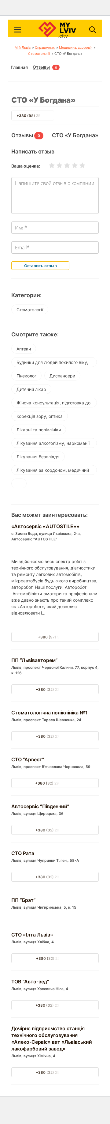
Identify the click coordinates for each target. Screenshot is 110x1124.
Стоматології (39, 53)
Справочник (45, 47)
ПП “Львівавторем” (34, 660)
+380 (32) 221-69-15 (55, 958)
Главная (19, 67)
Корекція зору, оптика (39, 416)
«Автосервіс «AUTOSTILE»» (45, 526)
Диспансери (62, 375)
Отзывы (41, 67)
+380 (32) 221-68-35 (55, 689)
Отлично (78, 165)
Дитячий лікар (31, 389)
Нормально (63, 165)
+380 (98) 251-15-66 (35, 115)
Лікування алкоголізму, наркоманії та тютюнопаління (53, 444)
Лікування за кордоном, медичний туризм (52, 471)
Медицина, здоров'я (75, 47)
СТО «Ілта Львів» (32, 935)
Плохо (55, 165)
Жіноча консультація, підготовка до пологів (53, 403)
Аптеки (23, 348)
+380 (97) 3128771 (55, 637)
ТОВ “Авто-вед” (30, 981)
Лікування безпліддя (38, 456)
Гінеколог (26, 375)
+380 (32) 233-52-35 (55, 1005)
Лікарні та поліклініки (38, 429)
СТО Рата (22, 853)
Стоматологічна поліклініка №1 (49, 713)
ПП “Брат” (23, 900)
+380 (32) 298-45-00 (55, 783)
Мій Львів (23, 47)
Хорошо (71, 165)
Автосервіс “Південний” (40, 806)
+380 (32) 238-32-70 (55, 877)
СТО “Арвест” (27, 759)
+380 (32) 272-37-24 (55, 736)
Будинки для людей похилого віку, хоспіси (52, 363)
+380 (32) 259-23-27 (55, 1072)
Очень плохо (48, 165)
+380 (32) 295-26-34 (55, 830)
